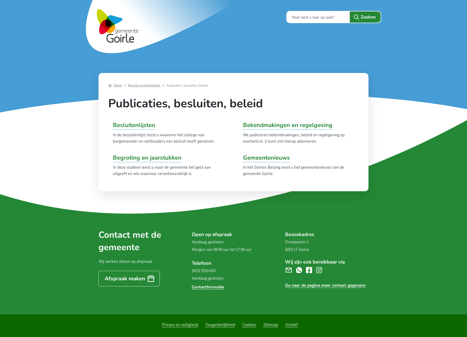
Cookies (249, 325)
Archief (291, 325)
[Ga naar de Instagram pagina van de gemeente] (321, 270)
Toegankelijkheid (220, 325)
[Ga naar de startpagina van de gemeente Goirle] (164, 26)
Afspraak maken (125, 278)
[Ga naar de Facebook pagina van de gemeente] (311, 270)
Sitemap (270, 325)
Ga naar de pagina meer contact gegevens (325, 285)
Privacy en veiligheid (180, 325)
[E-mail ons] (290, 270)
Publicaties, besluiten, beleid (186, 85)
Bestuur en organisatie (144, 85)
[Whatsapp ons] (301, 270)
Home (118, 85)
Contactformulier (208, 287)
